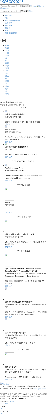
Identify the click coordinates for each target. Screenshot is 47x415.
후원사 (7, 30)
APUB (12, 401)
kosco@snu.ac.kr (39, 389)
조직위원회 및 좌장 (12, 20)
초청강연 (8, 23)
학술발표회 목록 (11, 33)
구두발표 (8, 25)
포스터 (7, 28)
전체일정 (8, 15)
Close (31, 11)
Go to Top (4, 404)
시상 (7, 18)
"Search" (25, 6)
